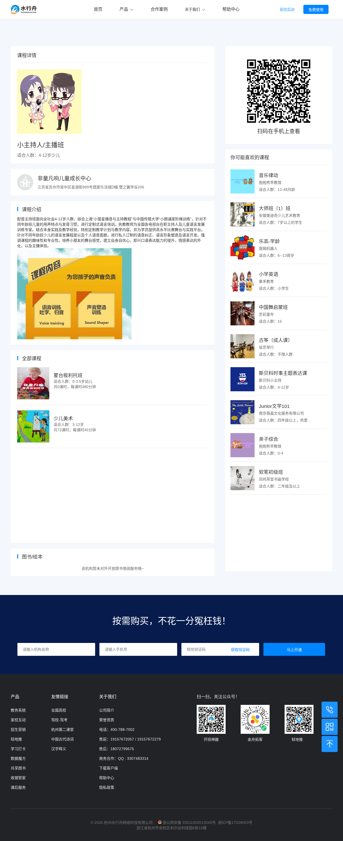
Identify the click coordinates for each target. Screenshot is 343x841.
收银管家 (18, 778)
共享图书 (18, 768)
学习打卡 (18, 749)
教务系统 (18, 710)
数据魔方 (18, 758)
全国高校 (58, 710)
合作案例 (159, 9)
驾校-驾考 (59, 720)
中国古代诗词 (62, 739)
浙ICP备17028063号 (235, 822)
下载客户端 (108, 768)
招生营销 (18, 729)
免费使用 (315, 10)
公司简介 (106, 710)
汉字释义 (58, 749)
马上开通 (294, 650)
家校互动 (18, 720)
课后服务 (18, 787)
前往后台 (287, 9)
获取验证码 (240, 650)
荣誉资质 (106, 720)
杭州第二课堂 (62, 729)
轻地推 (16, 739)
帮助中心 (231, 9)
